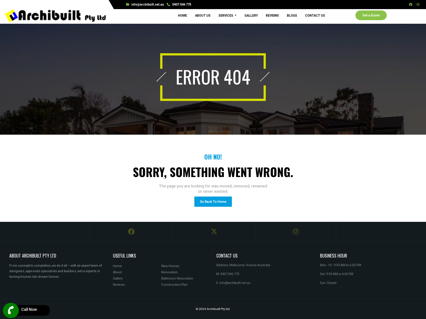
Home (183, 15)
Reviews (272, 15)
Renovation (169, 272)
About (117, 272)
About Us (203, 15)
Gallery (251, 15)
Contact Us (315, 15)
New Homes (170, 266)
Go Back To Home (213, 201)
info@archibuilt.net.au (147, 4)
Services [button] (226, 15)
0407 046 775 (181, 4)
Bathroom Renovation (177, 278)
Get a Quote (371, 15)
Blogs (292, 15)
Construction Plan (174, 285)
